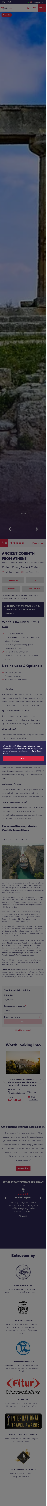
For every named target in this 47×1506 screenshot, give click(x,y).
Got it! (23, 759)
